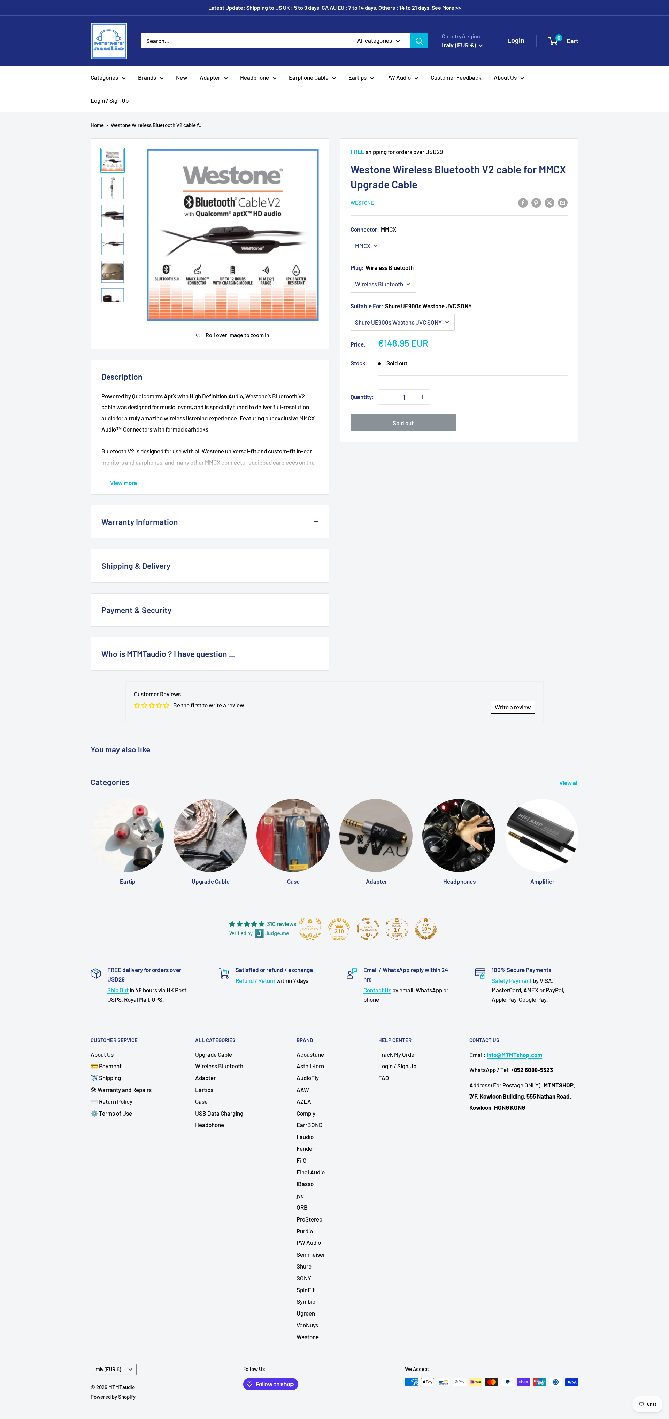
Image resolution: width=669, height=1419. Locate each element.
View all (569, 782)
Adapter (210, 77)
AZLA (304, 1101)
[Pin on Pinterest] (536, 202)
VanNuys (307, 1324)
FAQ (383, 1077)
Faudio (305, 1136)
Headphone (254, 77)
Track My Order (397, 1054)
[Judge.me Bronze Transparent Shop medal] (368, 929)
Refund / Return (255, 980)
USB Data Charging (219, 1113)
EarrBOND (310, 1124)
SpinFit (306, 1289)
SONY (304, 1277)
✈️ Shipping (106, 1077)
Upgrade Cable (213, 1054)
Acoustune (310, 1054)
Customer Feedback (456, 77)
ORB (302, 1207)
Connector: (373, 229)
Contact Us (377, 989)
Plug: (382, 267)
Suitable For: (411, 305)
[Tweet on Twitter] (549, 202)
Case (201, 1101)
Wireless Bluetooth (219, 1065)
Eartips (357, 77)
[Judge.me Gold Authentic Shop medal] (310, 929)
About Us (505, 77)
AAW (303, 1089)
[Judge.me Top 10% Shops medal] (426, 929)
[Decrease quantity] (385, 397)
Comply (306, 1113)
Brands (147, 77)
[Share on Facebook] (523, 202)
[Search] (419, 40)
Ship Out (118, 989)
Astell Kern (310, 1065)
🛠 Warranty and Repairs (121, 1089)
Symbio (306, 1301)
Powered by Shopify (113, 1397)
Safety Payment (512, 980)
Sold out (403, 422)
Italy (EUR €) (107, 1369)
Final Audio (311, 1172)
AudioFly (308, 1077)
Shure (304, 1266)
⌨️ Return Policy (111, 1101)
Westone (362, 203)
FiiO (302, 1160)
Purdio (305, 1230)
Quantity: (362, 396)
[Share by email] (563, 202)
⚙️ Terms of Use (111, 1113)
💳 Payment (106, 1065)
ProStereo (309, 1219)
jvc (300, 1195)
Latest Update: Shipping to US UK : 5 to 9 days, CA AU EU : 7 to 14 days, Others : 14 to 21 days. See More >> (334, 7)
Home (97, 125)
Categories (104, 77)
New (181, 77)
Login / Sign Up (110, 100)
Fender (305, 1148)
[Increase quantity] (422, 397)
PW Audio (398, 77)
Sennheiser (311, 1254)
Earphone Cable (309, 77)
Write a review (513, 707)
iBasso (305, 1183)
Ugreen (306, 1313)
